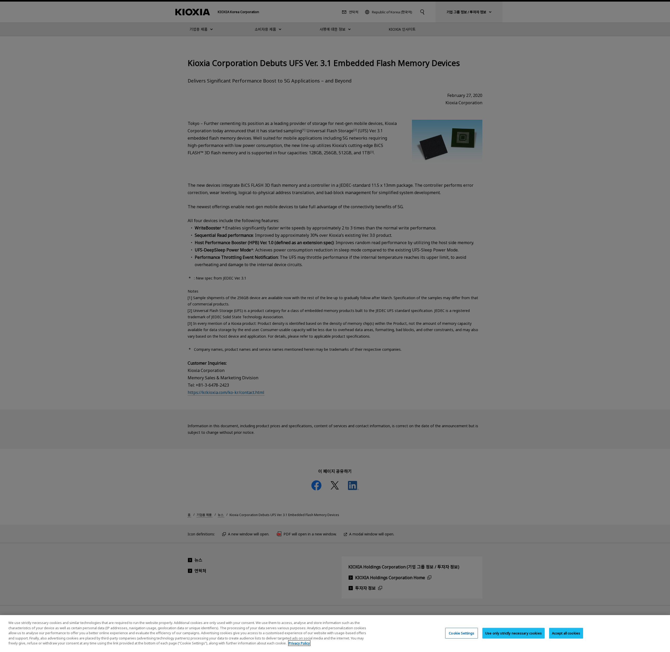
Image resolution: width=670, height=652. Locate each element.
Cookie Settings (461, 633)
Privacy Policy (299, 643)
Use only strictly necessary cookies (513, 633)
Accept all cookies (566, 633)
